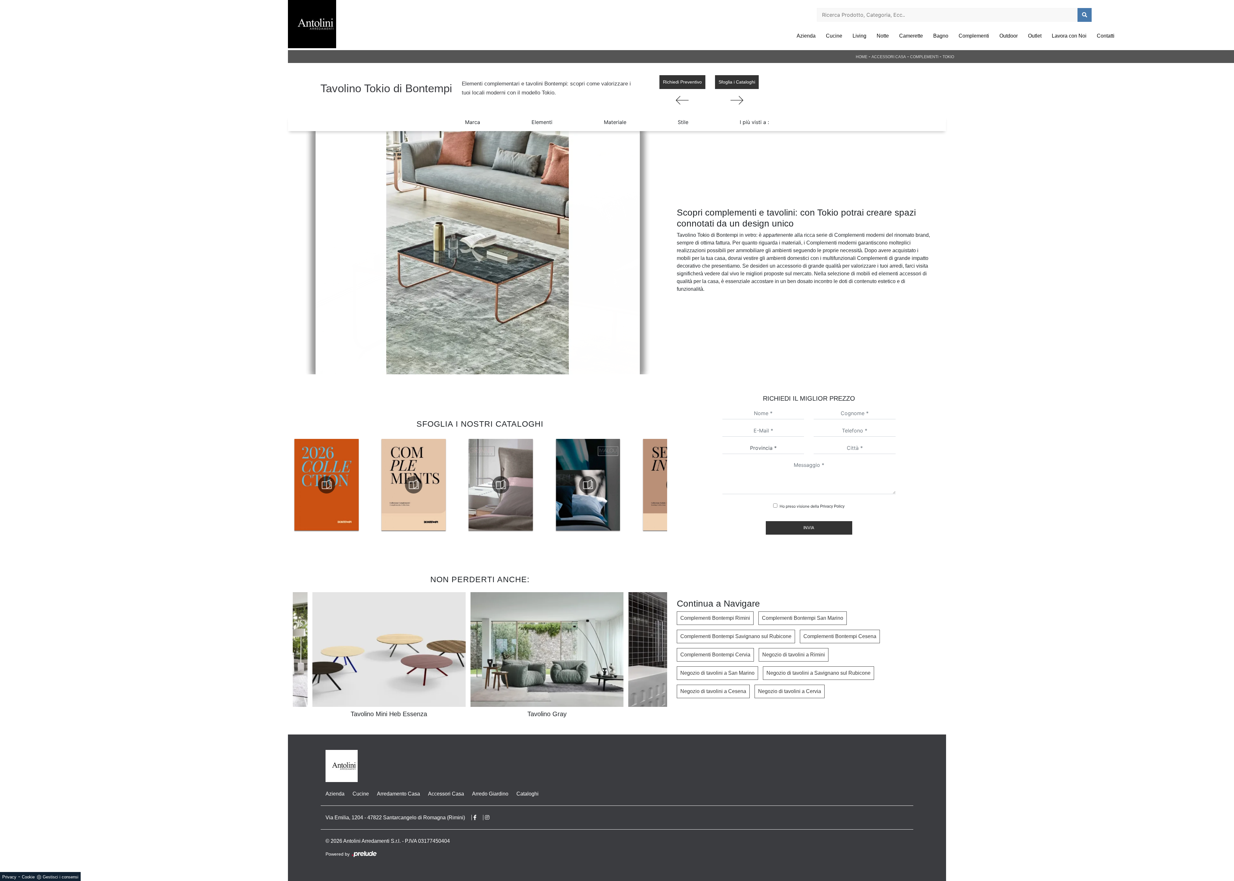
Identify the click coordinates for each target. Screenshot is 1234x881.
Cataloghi (527, 793)
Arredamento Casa (398, 793)
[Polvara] (682, 100)
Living (859, 36)
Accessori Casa (889, 57)
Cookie (28, 877)
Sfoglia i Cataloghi (737, 82)
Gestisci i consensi (60, 877)
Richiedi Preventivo (682, 82)
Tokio (948, 57)
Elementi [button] (542, 122)
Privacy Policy (832, 506)
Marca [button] (472, 122)
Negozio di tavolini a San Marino (717, 673)
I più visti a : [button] (754, 122)
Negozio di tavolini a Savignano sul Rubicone (818, 673)
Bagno (940, 36)
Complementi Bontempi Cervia (715, 654)
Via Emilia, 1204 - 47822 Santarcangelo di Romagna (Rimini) (395, 817)
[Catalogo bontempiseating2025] (587, 485)
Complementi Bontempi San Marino (802, 618)
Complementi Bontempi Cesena (839, 636)
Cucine (834, 36)
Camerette (911, 36)
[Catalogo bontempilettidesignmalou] (500, 485)
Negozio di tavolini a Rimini (793, 654)
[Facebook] (478, 817)
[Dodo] (737, 100)
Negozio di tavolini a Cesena (713, 691)
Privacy (9, 877)
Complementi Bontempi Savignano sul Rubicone (735, 636)
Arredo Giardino (490, 793)
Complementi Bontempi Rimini (715, 618)
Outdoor (1008, 36)
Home (861, 57)
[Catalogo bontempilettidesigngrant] (413, 485)
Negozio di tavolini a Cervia (789, 691)
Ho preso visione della (812, 506)
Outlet (1035, 36)
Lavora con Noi (1069, 36)
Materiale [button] (615, 122)
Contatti (1105, 36)
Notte (883, 36)
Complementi (974, 36)
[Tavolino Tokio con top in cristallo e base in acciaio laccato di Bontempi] (477, 252)
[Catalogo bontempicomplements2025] (326, 485)
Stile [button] (683, 122)
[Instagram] (490, 817)
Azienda (806, 36)
